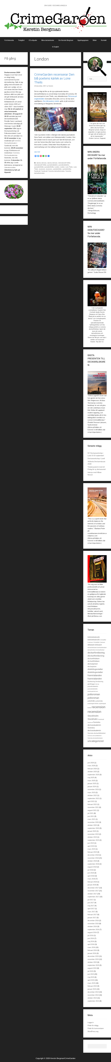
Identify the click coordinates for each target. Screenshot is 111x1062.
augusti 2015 (92, 968)
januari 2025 (92, 783)
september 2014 (93, 1001)
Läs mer (37, 152)
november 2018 (93, 858)
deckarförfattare (94, 658)
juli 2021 (90, 813)
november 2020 (93, 822)
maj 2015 (91, 977)
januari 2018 (92, 885)
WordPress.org (93, 1031)
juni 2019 (91, 843)
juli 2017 (90, 900)
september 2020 (93, 828)
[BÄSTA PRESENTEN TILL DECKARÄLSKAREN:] (97, 383)
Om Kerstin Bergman (65, 40)
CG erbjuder (33, 40)
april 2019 (91, 846)
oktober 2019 (92, 837)
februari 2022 (92, 804)
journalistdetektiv (52, 165)
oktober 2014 (92, 998)
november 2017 (93, 891)
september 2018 (93, 864)
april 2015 (91, 980)
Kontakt (104, 40)
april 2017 (91, 908)
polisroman (94, 694)
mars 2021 (91, 819)
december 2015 (93, 956)
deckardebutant (92, 647)
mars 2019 (91, 849)
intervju (97, 684)
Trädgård (21, 40)
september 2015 (93, 965)
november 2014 (93, 995)
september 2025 (93, 774)
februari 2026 (92, 769)
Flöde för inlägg (93, 1025)
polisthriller (91, 701)
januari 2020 (92, 831)
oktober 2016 (92, 926)
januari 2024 (92, 786)
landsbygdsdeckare (93, 691)
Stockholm (93, 715)
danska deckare (42, 163)
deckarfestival (92, 650)
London (57, 167)
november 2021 (93, 807)
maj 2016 (91, 941)
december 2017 (93, 888)
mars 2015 (91, 983)
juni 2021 (91, 816)
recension (42, 169)
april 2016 (91, 944)
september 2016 (93, 929)
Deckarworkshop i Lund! (96, 458)
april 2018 (91, 876)
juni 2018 (91, 873)
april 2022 (91, 801)
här (21, 136)
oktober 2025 (92, 771)
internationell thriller (64, 163)
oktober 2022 (92, 795)
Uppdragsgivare (83, 40)
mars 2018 (91, 879)
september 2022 (93, 798)
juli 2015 (90, 971)
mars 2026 (91, 765)
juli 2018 (90, 870)
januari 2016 (92, 953)
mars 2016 (91, 947)
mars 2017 (91, 912)
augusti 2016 (92, 932)
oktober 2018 (92, 861)
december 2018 (93, 855)
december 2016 (93, 920)
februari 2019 (92, 852)
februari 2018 (92, 882)
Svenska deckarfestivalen (56, 171)
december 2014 (93, 992)
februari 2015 (92, 986)
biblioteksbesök (94, 637)
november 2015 (93, 959)
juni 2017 (91, 903)
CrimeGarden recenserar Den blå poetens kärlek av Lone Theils (54, 78)
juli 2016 (90, 935)
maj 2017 (91, 906)
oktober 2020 (92, 825)
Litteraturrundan (9, 167)
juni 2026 (91, 763)
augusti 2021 (92, 810)
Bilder (95, 40)
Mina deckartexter (47, 40)
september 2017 (93, 897)
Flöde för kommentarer (96, 1028)
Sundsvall (37, 171)
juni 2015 (91, 974)
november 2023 (93, 789)
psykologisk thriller (93, 703)
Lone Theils (69, 167)
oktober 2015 (92, 962)
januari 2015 (92, 989)
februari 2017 (92, 914)
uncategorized (96, 741)
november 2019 (93, 834)
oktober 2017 (92, 894)
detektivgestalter (95, 669)
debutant (91, 645)
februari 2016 (92, 950)
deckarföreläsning (96, 652)
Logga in (91, 1022)
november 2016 (93, 923)
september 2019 (93, 840)
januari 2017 (92, 917)
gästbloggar (91, 684)
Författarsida (9, 40)
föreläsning (91, 681)
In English (55, 47)
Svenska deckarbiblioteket (96, 733)
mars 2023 (91, 792)
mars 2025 (91, 780)
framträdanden (95, 675)
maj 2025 (91, 777)
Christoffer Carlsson (99, 642)
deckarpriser (93, 664)
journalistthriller (39, 167)
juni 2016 (91, 938)
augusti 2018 (92, 867)
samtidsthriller (57, 169)
